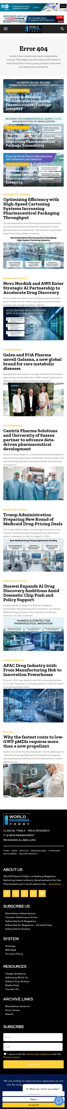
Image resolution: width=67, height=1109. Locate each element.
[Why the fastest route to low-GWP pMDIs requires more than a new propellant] (33, 780)
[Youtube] (42, 893)
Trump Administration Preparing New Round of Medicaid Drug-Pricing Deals (32, 519)
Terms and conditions (39, 1054)
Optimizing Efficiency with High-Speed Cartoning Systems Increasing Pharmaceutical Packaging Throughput (31, 208)
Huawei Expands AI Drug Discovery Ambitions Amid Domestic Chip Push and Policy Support (31, 592)
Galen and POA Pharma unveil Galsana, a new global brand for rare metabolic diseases (32, 361)
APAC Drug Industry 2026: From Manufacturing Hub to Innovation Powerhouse (32, 670)
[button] (5, 29)
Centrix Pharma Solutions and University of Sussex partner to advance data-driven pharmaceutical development (30, 439)
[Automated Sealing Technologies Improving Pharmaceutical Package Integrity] (33, 96)
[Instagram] (15, 893)
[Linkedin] (24, 893)
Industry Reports (13, 660)
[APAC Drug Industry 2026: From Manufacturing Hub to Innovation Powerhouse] (33, 705)
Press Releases (12, 350)
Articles (8, 732)
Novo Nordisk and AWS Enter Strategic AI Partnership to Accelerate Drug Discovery (33, 288)
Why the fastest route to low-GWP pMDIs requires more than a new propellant (33, 741)
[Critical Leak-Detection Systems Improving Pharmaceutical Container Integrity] (33, 170)
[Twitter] (33, 893)
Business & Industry (15, 278)
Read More (55, 884)
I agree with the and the (32, 1055)
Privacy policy (11, 1057)
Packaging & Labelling (18, 90)
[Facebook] (6, 893)
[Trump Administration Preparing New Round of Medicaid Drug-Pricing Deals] (33, 555)
